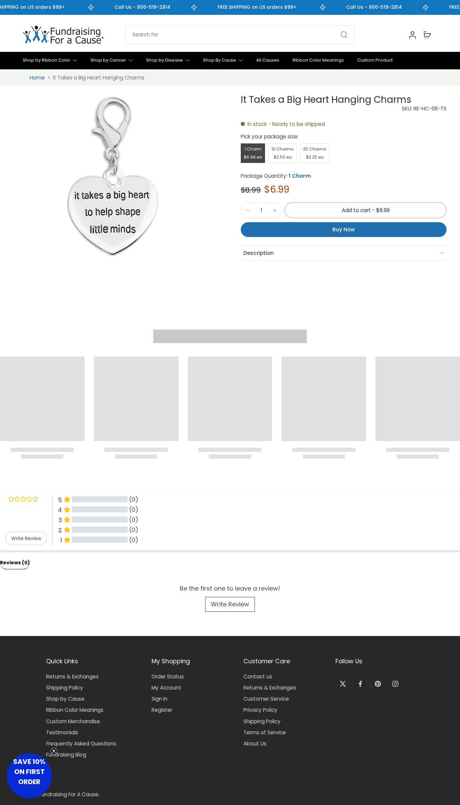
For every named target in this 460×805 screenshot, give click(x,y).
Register (162, 709)
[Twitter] (342, 683)
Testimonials (62, 732)
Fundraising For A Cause (68, 794)
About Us (254, 743)
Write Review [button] (26, 538)
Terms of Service (264, 732)
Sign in (159, 698)
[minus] (248, 210)
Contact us (257, 676)
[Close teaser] (54, 751)
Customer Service (266, 698)
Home (37, 77)
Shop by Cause (65, 698)
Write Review (230, 604)
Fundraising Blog (66, 754)
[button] (366, 210)
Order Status (168, 676)
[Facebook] (360, 683)
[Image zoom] (113, 178)
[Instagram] (395, 683)
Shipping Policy (64, 687)
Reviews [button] (15, 562)
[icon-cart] (427, 34)
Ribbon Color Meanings (74, 709)
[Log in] (412, 34)
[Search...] (344, 34)
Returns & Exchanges (72, 676)
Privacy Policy (260, 709)
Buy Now (343, 229)
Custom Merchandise (73, 721)
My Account (166, 687)
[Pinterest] (377, 683)
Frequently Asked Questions (81, 743)
